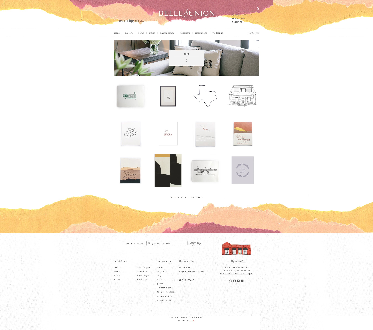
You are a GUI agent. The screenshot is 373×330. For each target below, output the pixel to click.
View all (196, 197)
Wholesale (239, 18)
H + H (192, 321)
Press (160, 284)
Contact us (184, 267)
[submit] (258, 8)
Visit (159, 280)
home (187, 54)
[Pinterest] (242, 280)
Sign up (195, 244)
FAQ (159, 275)
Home (141, 32)
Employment (164, 288)
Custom (129, 32)
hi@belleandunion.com (190, 271)
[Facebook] (234, 280)
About (160, 267)
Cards (117, 32)
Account (236, 15)
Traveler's (185, 32)
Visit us (238, 22)
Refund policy (164, 296)
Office (152, 32)
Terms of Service (166, 292)
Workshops (201, 32)
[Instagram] (230, 280)
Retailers (162, 271)
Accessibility (164, 300)
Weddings (217, 32)
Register (247, 15)
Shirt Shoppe (167, 32)
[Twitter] (238, 280)
